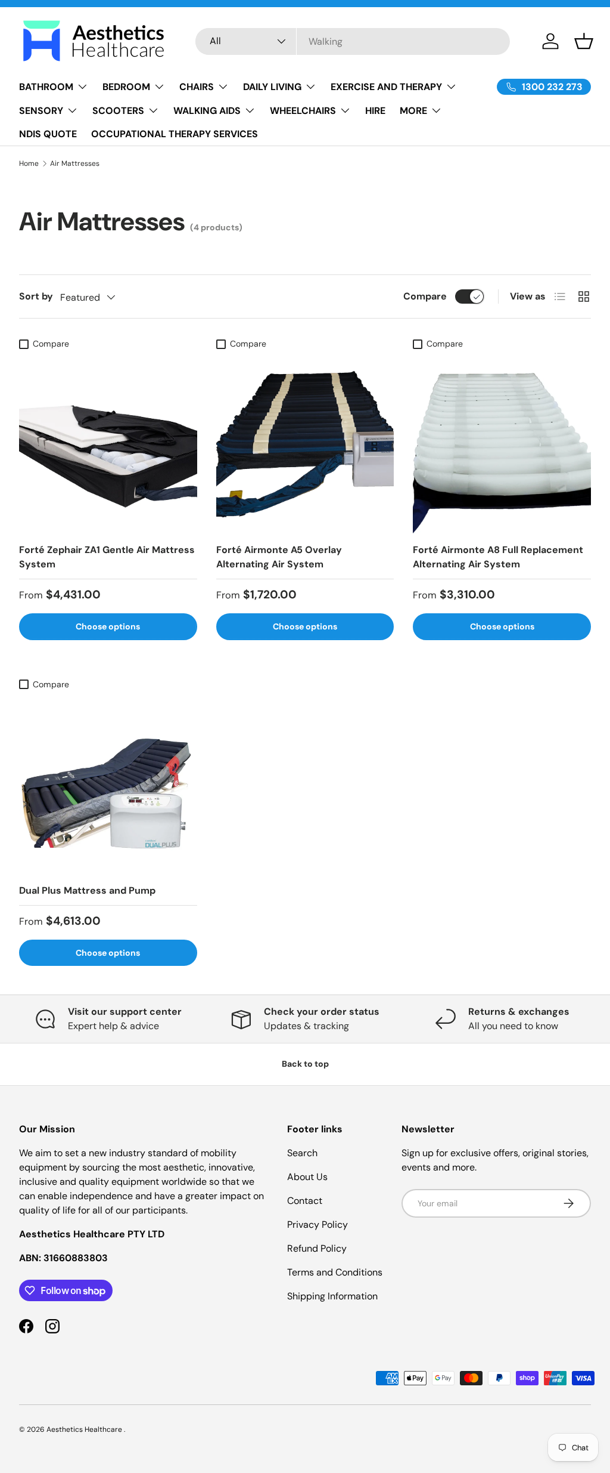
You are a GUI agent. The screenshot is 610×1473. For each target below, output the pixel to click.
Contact (304, 1200)
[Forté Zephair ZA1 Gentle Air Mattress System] (108, 445)
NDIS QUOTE (48, 134)
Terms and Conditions (334, 1272)
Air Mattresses (74, 163)
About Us (307, 1177)
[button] (584, 41)
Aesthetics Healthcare (85, 1429)
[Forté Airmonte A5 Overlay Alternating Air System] (305, 445)
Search (302, 1153)
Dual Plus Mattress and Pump (87, 890)
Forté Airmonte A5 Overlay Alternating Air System (279, 557)
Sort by (36, 296)
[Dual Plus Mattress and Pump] (108, 785)
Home (29, 163)
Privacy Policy (317, 1224)
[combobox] (352, 41)
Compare (425, 296)
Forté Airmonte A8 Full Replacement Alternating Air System (498, 557)
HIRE (375, 110)
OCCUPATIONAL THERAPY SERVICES (174, 134)
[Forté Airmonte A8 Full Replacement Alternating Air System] (502, 445)
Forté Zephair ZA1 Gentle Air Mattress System (107, 557)
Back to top (305, 1063)
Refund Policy (317, 1248)
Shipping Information (332, 1296)
